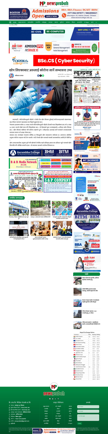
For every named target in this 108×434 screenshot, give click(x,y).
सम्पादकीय (30, 22)
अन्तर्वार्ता (79, 22)
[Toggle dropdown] (96, 22)
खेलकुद (44, 22)
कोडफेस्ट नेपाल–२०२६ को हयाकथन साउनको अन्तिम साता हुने (62, 238)
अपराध (68, 22)
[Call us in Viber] (58, 399)
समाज (56, 22)
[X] (41, 76)
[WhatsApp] (43, 76)
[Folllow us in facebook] (50, 399)
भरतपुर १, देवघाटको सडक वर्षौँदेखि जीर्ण (40, 217)
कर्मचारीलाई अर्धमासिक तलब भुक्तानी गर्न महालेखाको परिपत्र (19, 238)
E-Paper (86, 22)
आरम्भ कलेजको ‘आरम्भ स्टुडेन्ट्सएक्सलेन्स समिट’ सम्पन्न (40, 238)
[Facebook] (38, 76)
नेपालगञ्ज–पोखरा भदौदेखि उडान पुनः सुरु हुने (19, 218)
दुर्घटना (62, 22)
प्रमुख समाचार (21, 22)
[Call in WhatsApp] (55, 399)
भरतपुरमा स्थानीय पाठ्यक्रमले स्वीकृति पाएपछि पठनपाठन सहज (62, 218)
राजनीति (38, 22)
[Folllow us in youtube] (53, 399)
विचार (73, 22)
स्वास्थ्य (50, 22)
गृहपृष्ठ (14, 22)
